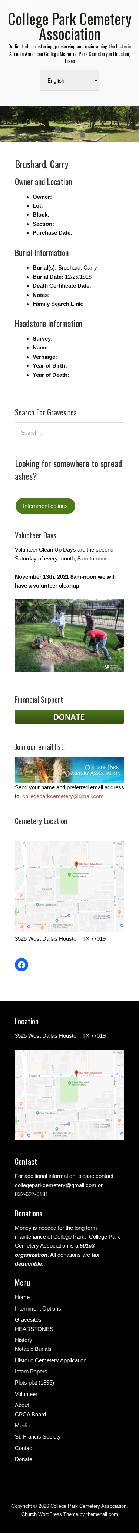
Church (29, 1514)
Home (22, 1297)
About (22, 1405)
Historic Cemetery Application (50, 1360)
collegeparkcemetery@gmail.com (63, 796)
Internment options (45, 506)
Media (22, 1425)
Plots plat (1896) (34, 1382)
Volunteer (26, 1394)
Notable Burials (33, 1349)
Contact (24, 1448)
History (23, 1340)
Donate (23, 1459)
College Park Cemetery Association (70, 25)
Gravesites (28, 1319)
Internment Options (38, 1308)
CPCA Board (30, 1414)
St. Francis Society (38, 1436)
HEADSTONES (34, 1329)
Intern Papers (31, 1371)
